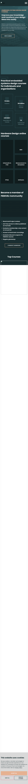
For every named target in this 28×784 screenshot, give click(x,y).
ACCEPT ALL (14, 773)
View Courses (8, 36)
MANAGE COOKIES (21, 778)
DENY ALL (7, 778)
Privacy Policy (18, 767)
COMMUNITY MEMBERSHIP (14, 245)
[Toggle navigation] (26, 3)
